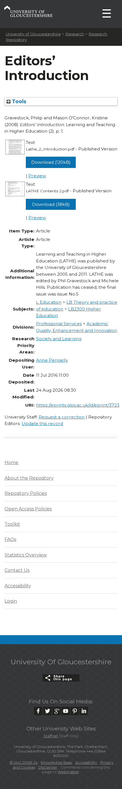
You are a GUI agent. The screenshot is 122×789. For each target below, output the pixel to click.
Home (11, 462)
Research (74, 34)
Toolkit (12, 524)
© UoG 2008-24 (24, 762)
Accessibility (18, 585)
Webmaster (68, 772)
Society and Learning (58, 338)
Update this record (42, 423)
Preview (37, 175)
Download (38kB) (51, 204)
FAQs (10, 539)
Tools (18, 101)
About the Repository (29, 478)
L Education (49, 302)
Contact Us (17, 570)
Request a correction (62, 417)
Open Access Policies (28, 509)
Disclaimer (47, 767)
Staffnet (51, 736)
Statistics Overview (26, 555)
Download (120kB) (51, 162)
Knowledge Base (56, 762)
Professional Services (59, 323)
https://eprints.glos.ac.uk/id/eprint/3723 (77, 405)
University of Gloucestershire (33, 34)
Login (11, 601)
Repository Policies (26, 493)
